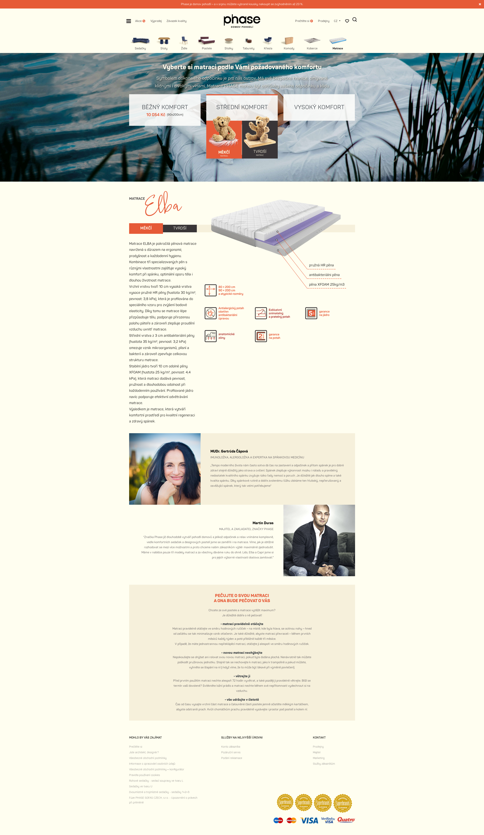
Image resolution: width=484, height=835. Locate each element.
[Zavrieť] (480, 4)
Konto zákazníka (230, 746)
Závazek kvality (177, 21)
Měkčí (146, 228)
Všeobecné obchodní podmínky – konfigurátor (156, 769)
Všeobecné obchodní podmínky (148, 758)
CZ (336, 21)
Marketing (319, 758)
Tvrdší (179, 228)
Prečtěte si (135, 746)
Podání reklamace (231, 758)
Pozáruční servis (230, 752)
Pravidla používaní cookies (144, 775)
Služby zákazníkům (324, 763)
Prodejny (324, 21)
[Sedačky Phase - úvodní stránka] (242, 21)
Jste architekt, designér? (144, 752)
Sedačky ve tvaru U (140, 786)
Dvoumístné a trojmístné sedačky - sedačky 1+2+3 (159, 792)
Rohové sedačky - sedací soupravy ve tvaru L (156, 780)
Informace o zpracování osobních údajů (152, 763)
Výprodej (156, 21)
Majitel (316, 752)
